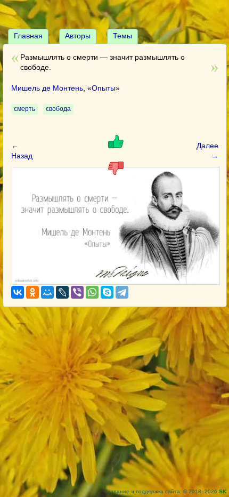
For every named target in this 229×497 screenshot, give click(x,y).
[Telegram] (122, 292)
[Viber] (77, 292)
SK (222, 491)
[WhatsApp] (92, 292)
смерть (24, 109)
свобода (58, 109)
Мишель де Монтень (47, 88)
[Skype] (107, 292)
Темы (122, 35)
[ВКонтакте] (17, 292)
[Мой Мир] (47, 292)
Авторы (78, 35)
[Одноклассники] (32, 292)
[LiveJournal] (62, 292)
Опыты (104, 88)
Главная (28, 35)
